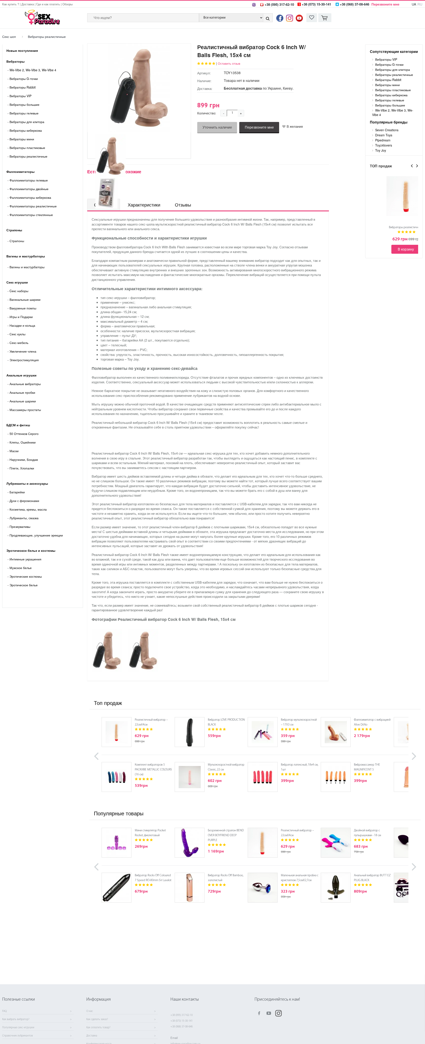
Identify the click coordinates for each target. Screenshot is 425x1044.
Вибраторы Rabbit (22, 87)
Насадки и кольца (21, 325)
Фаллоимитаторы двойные (28, 189)
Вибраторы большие (23, 104)
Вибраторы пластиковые (26, 147)
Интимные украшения (24, 559)
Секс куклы (16, 334)
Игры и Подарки (20, 317)
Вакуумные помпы (22, 308)
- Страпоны (16, 241)
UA (414, 4)
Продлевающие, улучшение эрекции (35, 535)
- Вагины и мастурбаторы (26, 267)
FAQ (4, 1011)
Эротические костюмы (25, 576)
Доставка (27, 4)
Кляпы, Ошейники (22, 442)
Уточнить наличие (217, 127)
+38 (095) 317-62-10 (181, 1015)
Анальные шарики (22, 401)
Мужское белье (20, 567)
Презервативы (19, 526)
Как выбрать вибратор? (15, 1019)
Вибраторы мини (21, 139)
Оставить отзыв (229, 63)
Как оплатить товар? (98, 1027)
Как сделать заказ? (97, 1019)
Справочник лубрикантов (17, 1035)
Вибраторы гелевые (23, 113)
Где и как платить (48, 4)
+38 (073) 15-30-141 (181, 1020)
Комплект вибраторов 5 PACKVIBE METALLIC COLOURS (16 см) (153, 769)
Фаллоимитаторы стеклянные (30, 214)
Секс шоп (9, 36)
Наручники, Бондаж (23, 459)
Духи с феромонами (23, 500)
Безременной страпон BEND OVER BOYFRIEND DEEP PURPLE (226, 835)
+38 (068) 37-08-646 (181, 1026)
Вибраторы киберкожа (25, 130)
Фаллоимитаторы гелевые (28, 180)
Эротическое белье (23, 585)
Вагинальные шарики (24, 299)
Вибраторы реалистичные (47, 36)
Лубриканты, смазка (23, 518)
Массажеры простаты (24, 409)
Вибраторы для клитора (26, 122)
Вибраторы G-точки (23, 78)
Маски (13, 451)
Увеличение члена (22, 351)
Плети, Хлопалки (21, 468)
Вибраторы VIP (19, 96)
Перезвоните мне (385, 4)
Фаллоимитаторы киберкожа (29, 197)
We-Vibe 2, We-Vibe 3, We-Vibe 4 (32, 70)
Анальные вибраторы (24, 384)
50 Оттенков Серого (23, 433)
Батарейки (16, 492)
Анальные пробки (21, 392)
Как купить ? (10, 4)
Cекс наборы (18, 291)
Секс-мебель (18, 342)
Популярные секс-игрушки (18, 1027)
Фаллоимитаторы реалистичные (32, 206)
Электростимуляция (23, 360)
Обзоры (67, 4)
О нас (89, 1011)
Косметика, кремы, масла (27, 509)
